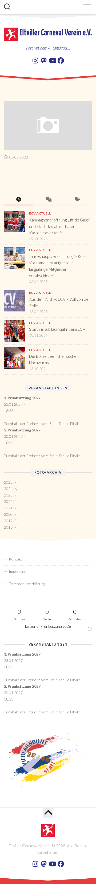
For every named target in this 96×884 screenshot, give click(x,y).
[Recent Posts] (18, 199)
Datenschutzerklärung (27, 583)
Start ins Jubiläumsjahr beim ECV (57, 329)
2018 (8, 527)
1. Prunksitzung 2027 (22, 398)
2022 (8, 501)
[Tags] (77, 199)
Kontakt (15, 559)
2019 (8, 520)
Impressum (18, 571)
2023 (8, 495)
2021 (8, 508)
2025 (8, 482)
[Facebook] (61, 60)
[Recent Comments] (48, 199)
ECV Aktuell (40, 213)
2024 (8, 488)
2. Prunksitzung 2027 (22, 430)
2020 (8, 514)
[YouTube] (52, 60)
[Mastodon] (44, 60)
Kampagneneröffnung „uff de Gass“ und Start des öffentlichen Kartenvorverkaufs (59, 226)
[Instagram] (35, 60)
